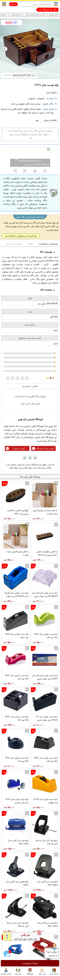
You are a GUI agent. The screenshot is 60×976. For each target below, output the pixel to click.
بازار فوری (54, 14)
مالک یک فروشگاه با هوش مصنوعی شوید (40, 9)
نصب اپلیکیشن (9, 9)
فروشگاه (30, 973)
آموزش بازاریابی (19, 448)
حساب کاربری (6, 973)
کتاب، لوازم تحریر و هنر (35, 14)
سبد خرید (42, 973)
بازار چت (18, 973)
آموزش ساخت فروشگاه (45, 448)
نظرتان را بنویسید (30, 386)
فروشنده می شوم (14, 244)
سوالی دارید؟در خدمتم (51, 953)
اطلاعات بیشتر (46, 120)
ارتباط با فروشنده (30, 963)
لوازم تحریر (15, 14)
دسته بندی (54, 973)
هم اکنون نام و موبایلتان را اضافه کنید (20, 235)
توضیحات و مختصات (48, 244)
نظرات (30, 244)
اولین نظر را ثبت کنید (30, 404)
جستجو (13, 4)
